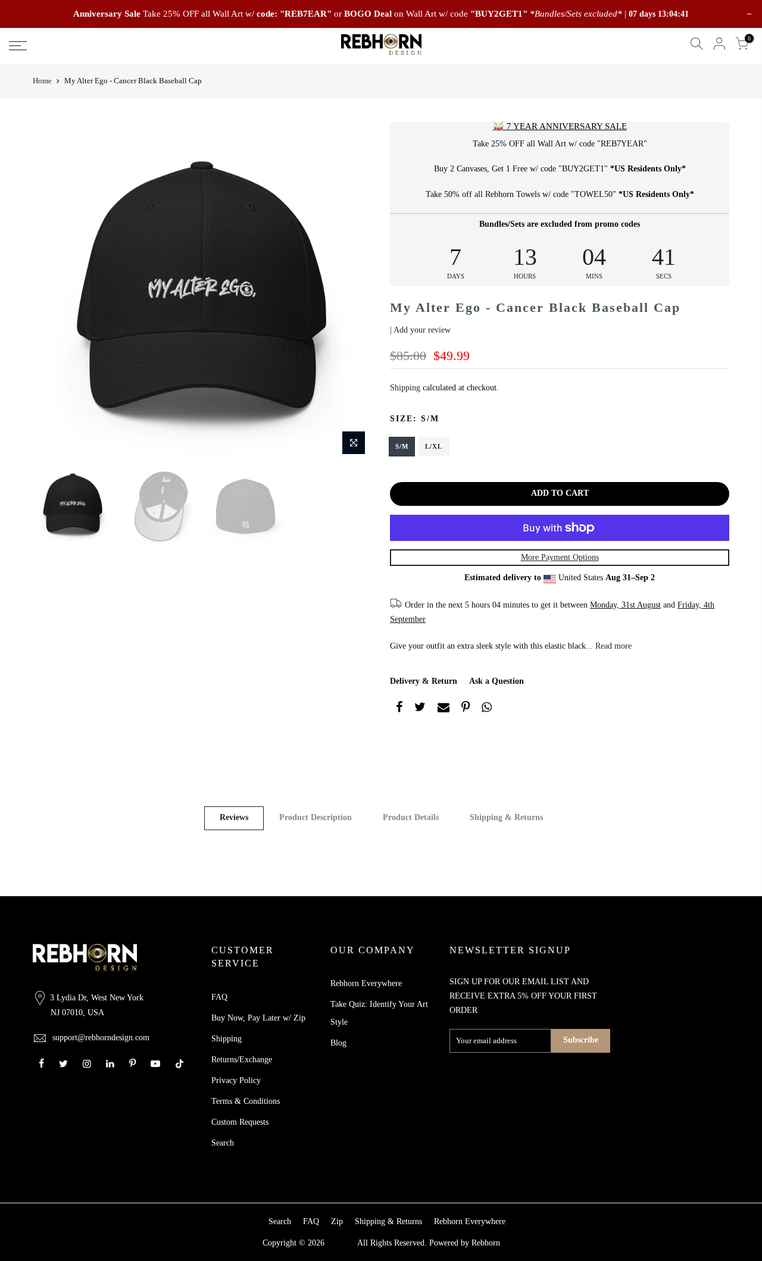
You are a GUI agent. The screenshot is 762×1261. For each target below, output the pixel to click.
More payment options (560, 557)
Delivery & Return (423, 681)
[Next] (351, 291)
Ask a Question (496, 681)
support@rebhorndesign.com (100, 1037)
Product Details (411, 817)
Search (222, 1142)
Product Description (315, 817)
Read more (612, 646)
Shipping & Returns (506, 817)
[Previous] (53, 291)
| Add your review (420, 330)
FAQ (219, 997)
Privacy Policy (236, 1080)
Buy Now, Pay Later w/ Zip (258, 1017)
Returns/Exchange (241, 1059)
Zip (337, 1221)
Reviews (234, 817)
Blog (338, 1042)
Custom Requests (239, 1122)
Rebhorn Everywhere (366, 983)
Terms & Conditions (245, 1101)
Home (42, 80)
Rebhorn (485, 1242)
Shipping (405, 387)
